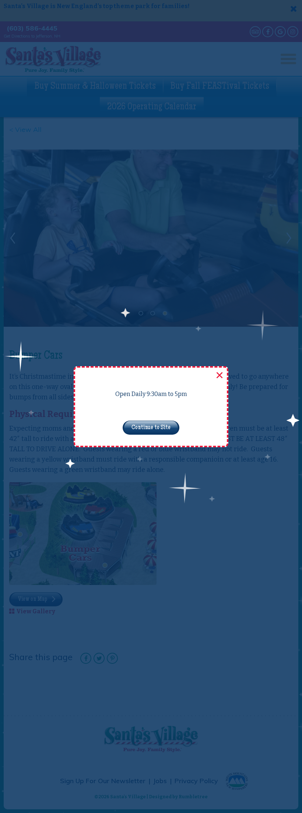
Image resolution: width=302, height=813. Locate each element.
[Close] (219, 376)
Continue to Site (151, 427)
